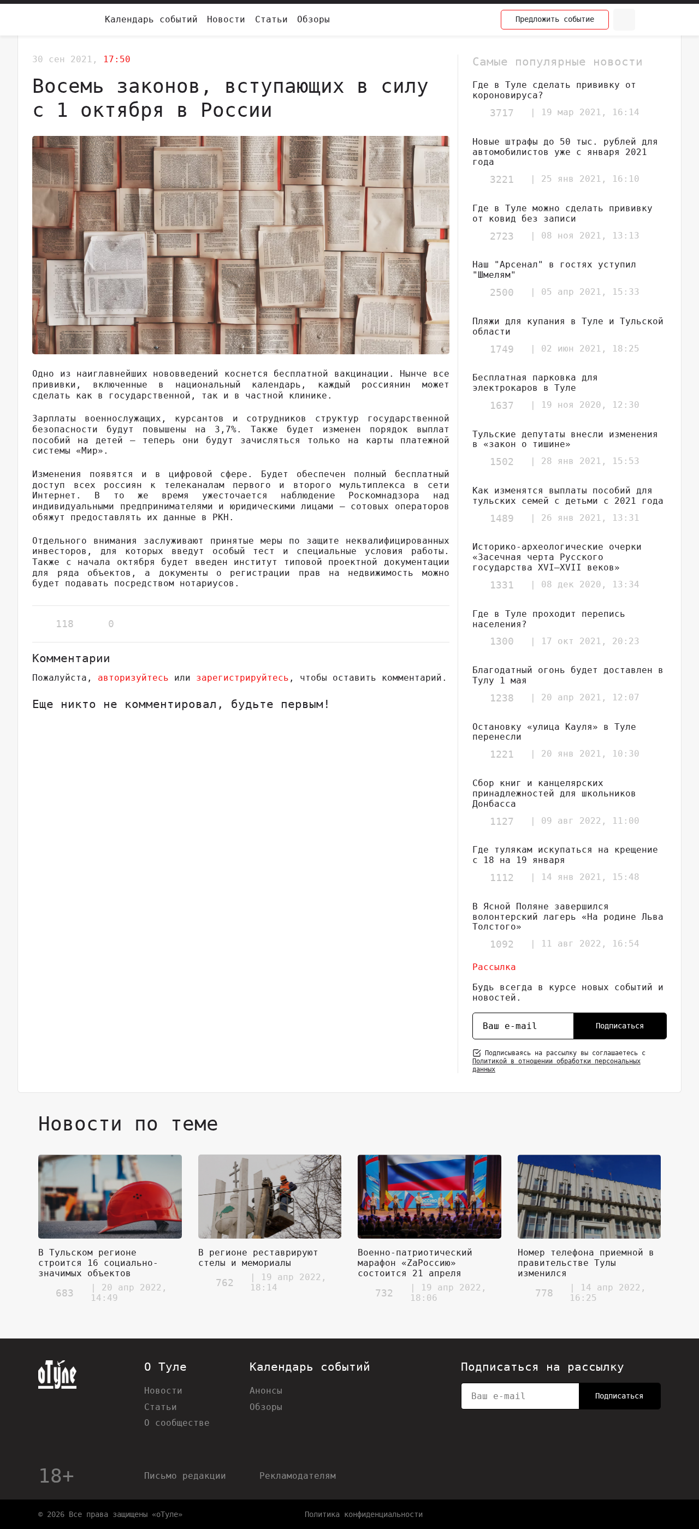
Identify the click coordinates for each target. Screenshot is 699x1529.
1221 (502, 754)
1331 (502, 585)
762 (225, 1282)
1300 (502, 641)
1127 (502, 821)
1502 (502, 461)
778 (544, 1293)
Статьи (271, 19)
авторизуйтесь (133, 678)
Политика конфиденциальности (364, 1514)
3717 (502, 112)
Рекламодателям (297, 1476)
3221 (502, 179)
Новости (226, 19)
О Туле (165, 1366)
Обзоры (313, 19)
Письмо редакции (185, 1476)
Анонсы (266, 1390)
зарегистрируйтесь (242, 678)
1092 (502, 944)
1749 (502, 349)
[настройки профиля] (650, 20)
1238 (502, 698)
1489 (502, 518)
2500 (502, 292)
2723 (502, 236)
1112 (502, 877)
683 (65, 1293)
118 (65, 623)
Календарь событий (151, 19)
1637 (502, 405)
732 (384, 1293)
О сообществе (177, 1423)
